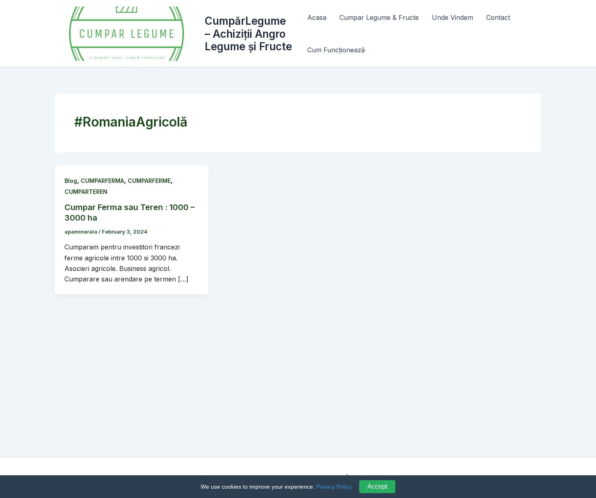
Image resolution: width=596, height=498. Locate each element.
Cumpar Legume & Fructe (379, 17)
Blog (70, 180)
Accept (377, 486)
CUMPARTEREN (85, 191)
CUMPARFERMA (102, 180)
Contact (498, 17)
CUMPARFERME (149, 180)
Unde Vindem (452, 17)
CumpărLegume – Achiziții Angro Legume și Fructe (248, 33)
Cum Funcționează (336, 50)
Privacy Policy (334, 486)
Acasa (316, 17)
